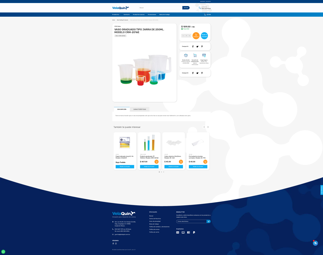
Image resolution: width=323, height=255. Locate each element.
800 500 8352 (206, 8)
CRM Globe (117, 26)
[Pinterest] (202, 46)
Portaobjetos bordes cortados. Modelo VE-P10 (197, 157)
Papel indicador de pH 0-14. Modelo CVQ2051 (125, 157)
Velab (166, 154)
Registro (208, 1)
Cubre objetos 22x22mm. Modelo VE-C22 (172, 157)
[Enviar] (209, 221)
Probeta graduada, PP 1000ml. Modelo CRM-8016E (149, 157)
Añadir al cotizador (125, 166)
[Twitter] (197, 46)
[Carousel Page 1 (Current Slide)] (159, 171)
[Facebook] (193, 46)
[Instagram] (116, 243)
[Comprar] (157, 162)
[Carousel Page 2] (161, 171)
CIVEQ (117, 154)
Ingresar (202, 1)
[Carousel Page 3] (163, 171)
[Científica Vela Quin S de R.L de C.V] (120, 7)
